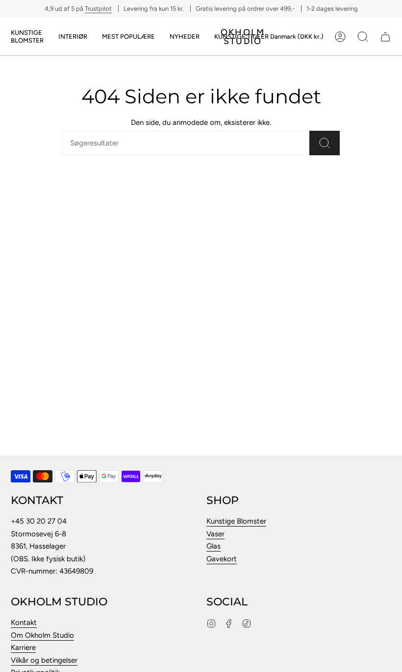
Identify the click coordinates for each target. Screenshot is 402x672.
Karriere (23, 647)
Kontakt (24, 622)
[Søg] (324, 143)
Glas (213, 546)
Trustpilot (98, 8)
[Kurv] (385, 36)
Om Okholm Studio (42, 635)
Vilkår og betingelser (44, 660)
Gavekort (221, 558)
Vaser (215, 533)
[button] (27, 36)
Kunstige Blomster (236, 521)
